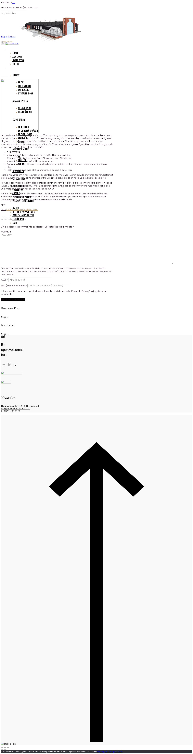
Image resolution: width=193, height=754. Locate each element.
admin (4, 61)
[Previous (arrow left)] (2, 749)
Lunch (15, 53)
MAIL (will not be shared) (14, 285)
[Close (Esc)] (2, 747)
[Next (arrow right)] (5, 749)
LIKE (3, 209)
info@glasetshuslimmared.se (15, 408)
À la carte (17, 56)
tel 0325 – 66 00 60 (10, 411)
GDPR (14, 223)
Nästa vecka (18, 60)
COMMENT (6, 231)
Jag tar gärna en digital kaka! (109, 751)
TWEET (30, 209)
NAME (4, 279)
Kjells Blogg (6, 41)
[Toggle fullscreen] (5, 747)
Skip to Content (8, 36)
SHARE (14, 209)
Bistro (15, 64)
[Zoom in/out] (8, 747)
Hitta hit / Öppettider (23, 212)
